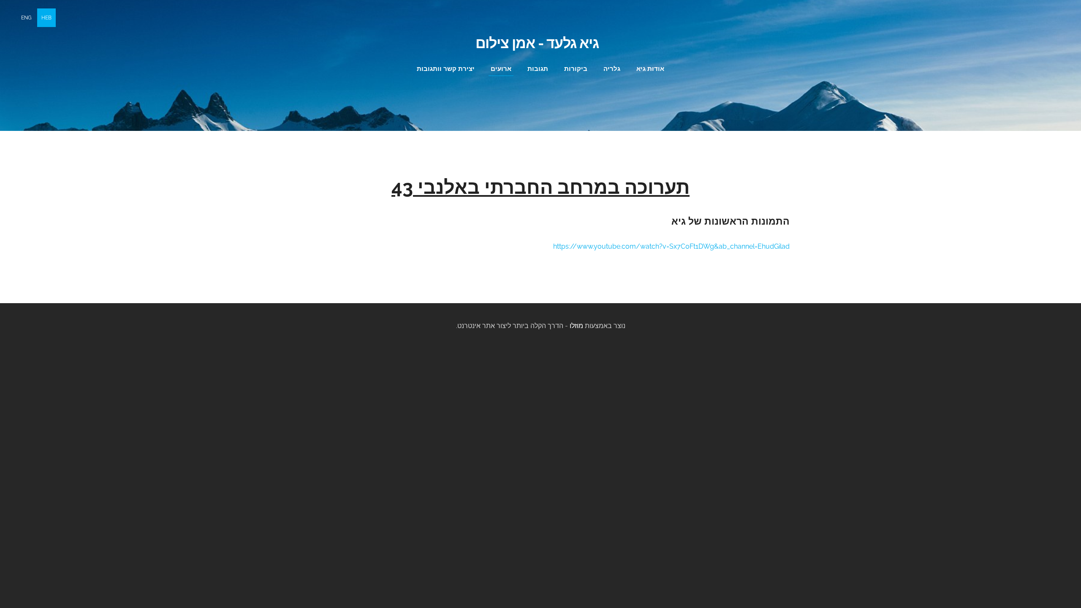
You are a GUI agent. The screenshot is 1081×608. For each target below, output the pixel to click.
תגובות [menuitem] (537, 69)
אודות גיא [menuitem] (650, 69)
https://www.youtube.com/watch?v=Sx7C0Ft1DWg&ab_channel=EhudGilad (671, 246)
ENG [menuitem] (26, 18)
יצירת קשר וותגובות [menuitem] (446, 69)
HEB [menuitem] (46, 18)
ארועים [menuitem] (501, 69)
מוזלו (576, 326)
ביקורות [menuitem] (575, 69)
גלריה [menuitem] (611, 69)
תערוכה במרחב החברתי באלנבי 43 (540, 187)
